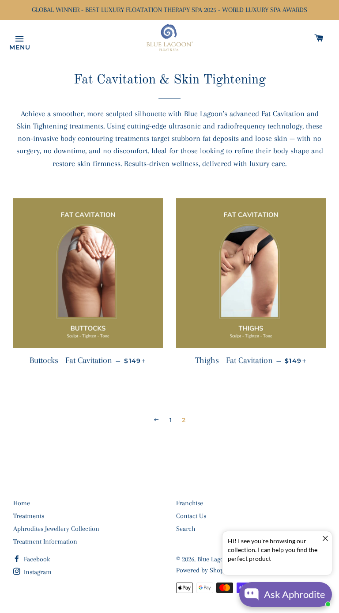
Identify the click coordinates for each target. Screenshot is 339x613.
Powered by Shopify (203, 570)
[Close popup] (324, 539)
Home (21, 503)
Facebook (36, 559)
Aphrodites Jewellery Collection (56, 529)
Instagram (37, 572)
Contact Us (191, 516)
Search (185, 529)
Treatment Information (45, 541)
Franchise (189, 503)
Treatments (28, 516)
